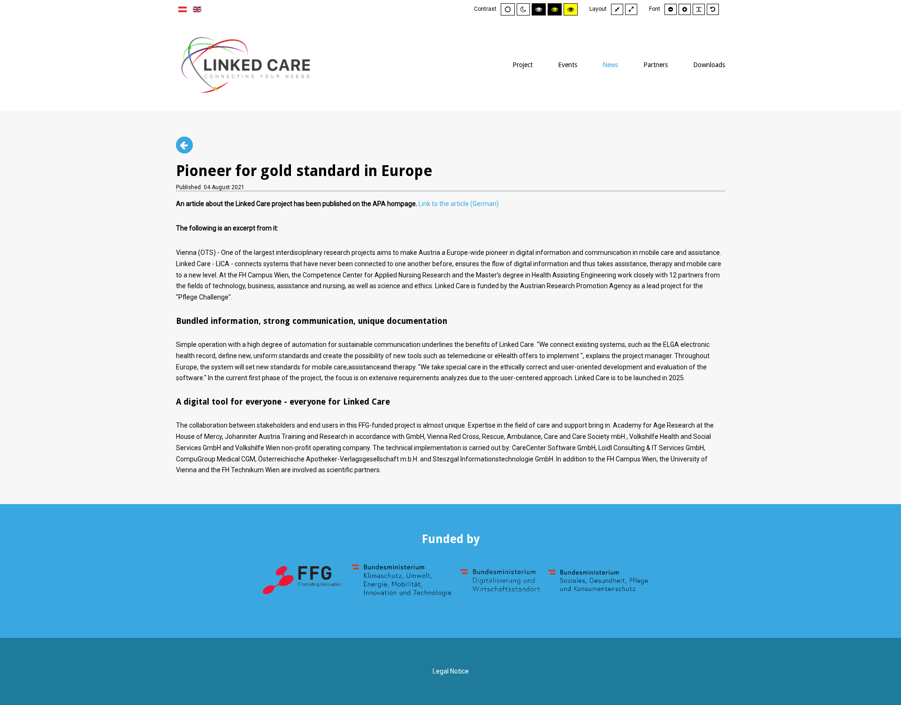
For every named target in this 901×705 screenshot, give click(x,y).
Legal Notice (451, 671)
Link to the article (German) (459, 203)
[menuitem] (522, 65)
